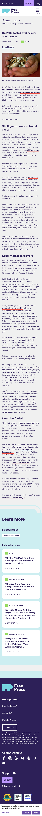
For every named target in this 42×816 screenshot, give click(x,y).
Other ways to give (9, 786)
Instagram (10, 758)
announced (7, 89)
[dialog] (21, 810)
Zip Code (6, 712)
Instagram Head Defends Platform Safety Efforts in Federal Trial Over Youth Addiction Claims (18, 642)
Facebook (4, 758)
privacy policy (34, 743)
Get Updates (7, 3)
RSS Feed (16, 758)
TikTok (35, 758)
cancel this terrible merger (13, 497)
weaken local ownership (12, 308)
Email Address (9, 705)
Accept (35, 812)
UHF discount (33, 150)
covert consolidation (21, 462)
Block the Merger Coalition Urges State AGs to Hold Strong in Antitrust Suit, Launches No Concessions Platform (20, 614)
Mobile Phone (9, 719)
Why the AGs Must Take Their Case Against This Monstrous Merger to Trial (19, 561)
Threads (29, 758)
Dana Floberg (8, 47)
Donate (29, 3)
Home (7, 20)
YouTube (4, 763)
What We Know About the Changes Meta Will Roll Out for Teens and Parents (20, 587)
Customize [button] (5, 813)
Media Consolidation (11, 535)
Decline (26, 812)
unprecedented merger (30, 92)
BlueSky (22, 758)
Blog (15, 20)
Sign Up (9, 727)
